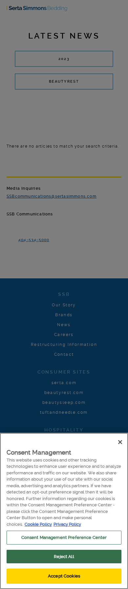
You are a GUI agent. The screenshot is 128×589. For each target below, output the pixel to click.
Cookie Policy (38, 524)
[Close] (120, 442)
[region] (64, 511)
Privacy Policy (67, 524)
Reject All (64, 556)
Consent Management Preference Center (64, 537)
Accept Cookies (64, 576)
